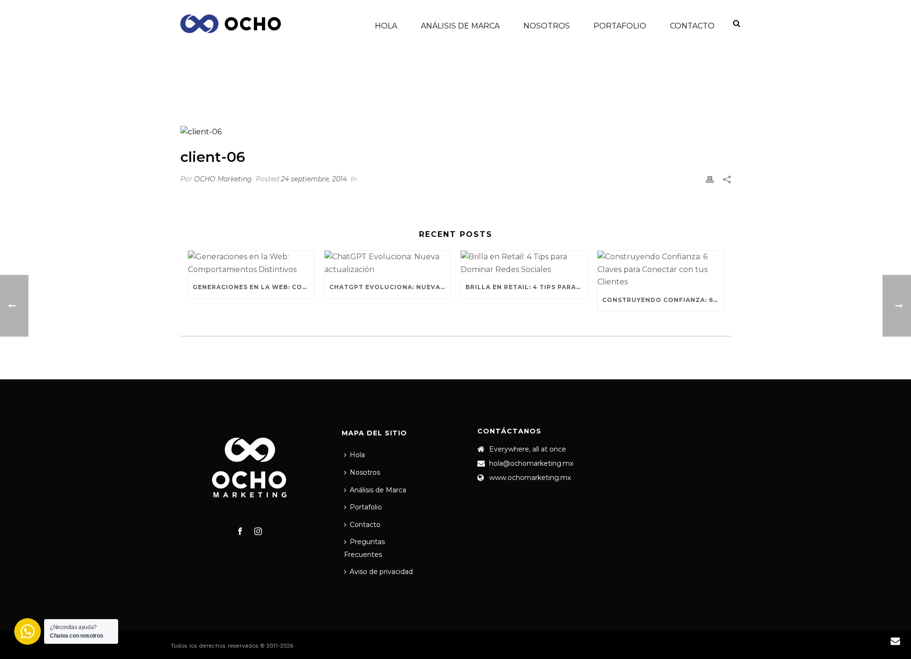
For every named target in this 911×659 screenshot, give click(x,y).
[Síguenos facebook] (240, 531)
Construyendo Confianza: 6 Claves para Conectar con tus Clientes (663, 299)
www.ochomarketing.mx (530, 477)
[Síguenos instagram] (258, 531)
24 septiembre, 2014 (314, 179)
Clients (674, 93)
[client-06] (455, 131)
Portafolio (620, 25)
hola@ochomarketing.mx (531, 463)
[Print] (710, 179)
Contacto (692, 25)
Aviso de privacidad (381, 571)
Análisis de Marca (460, 25)
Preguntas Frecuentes (364, 548)
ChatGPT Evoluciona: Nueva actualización (390, 287)
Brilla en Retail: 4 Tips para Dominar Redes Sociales (526, 287)
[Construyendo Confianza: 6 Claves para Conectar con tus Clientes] (660, 270)
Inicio (645, 93)
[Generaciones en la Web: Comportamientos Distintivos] (251, 263)
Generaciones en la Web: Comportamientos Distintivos (253, 287)
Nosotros (546, 25)
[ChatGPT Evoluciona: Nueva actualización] (388, 263)
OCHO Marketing (223, 179)
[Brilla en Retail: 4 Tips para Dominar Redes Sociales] (524, 263)
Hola (386, 25)
